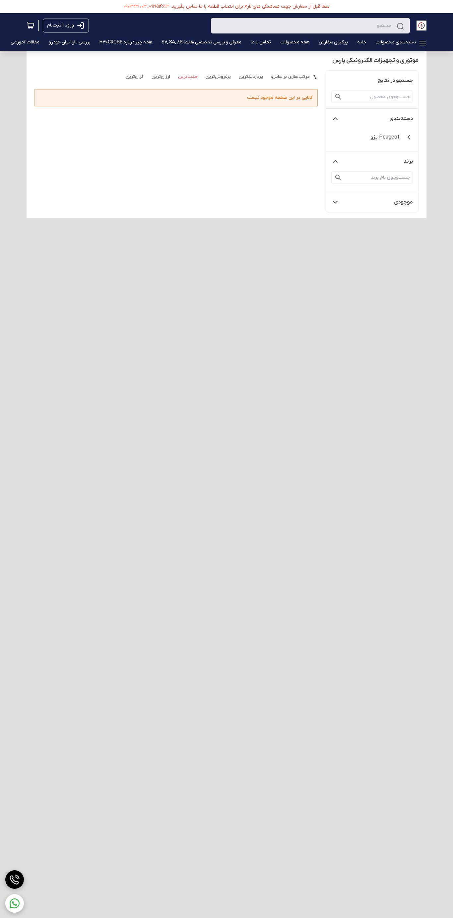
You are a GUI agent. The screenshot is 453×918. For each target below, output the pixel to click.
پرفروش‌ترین (218, 77)
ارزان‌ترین (161, 77)
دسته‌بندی (401, 118)
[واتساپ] (14, 903)
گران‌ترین (135, 77)
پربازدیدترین (251, 77)
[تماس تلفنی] (14, 879)
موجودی (403, 202)
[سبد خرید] (30, 25)
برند (408, 161)
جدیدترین (188, 77)
